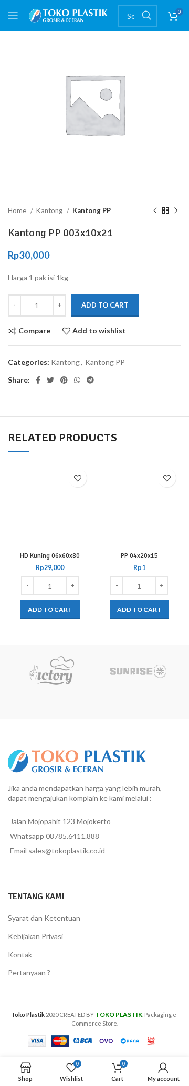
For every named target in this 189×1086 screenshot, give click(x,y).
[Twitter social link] (50, 380)
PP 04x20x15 (139, 556)
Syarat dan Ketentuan (44, 917)
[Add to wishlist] (77, 478)
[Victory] (51, 671)
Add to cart (105, 305)
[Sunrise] (137, 671)
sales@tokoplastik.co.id (66, 850)
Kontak (20, 954)
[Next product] (176, 211)
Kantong (50, 210)
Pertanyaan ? (29, 972)
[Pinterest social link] (64, 380)
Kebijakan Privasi (35, 936)
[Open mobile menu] (13, 15)
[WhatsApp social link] (77, 380)
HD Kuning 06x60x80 (50, 556)
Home (18, 210)
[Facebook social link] (38, 380)
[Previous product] (155, 211)
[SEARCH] (146, 16)
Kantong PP (91, 210)
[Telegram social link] (90, 380)
